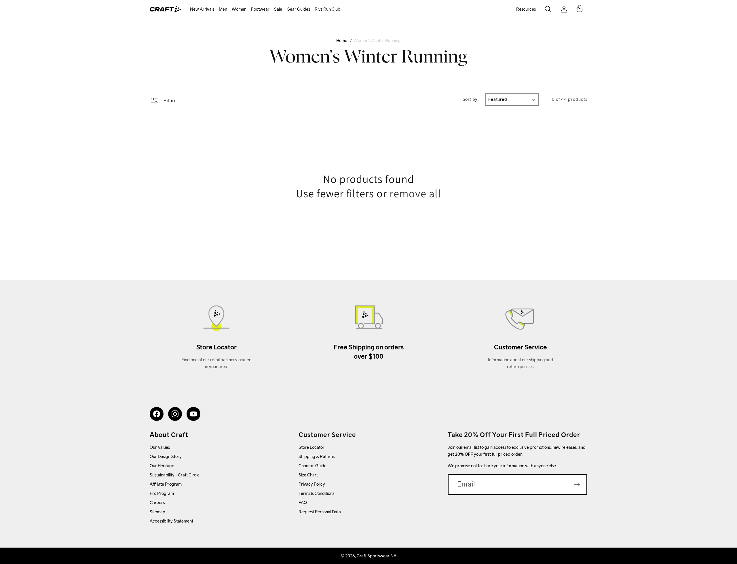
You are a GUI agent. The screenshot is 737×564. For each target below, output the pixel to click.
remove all (415, 193)
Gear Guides (298, 9)
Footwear (260, 9)
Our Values (160, 447)
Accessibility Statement (171, 521)
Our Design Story (166, 456)
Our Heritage (162, 465)
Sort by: (471, 99)
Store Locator (311, 447)
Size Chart (308, 475)
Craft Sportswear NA (376, 556)
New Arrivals (202, 9)
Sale (278, 9)
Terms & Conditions (316, 493)
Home (341, 40)
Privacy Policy (312, 484)
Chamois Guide (312, 465)
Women (239, 9)
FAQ (303, 502)
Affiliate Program (166, 484)
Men (223, 9)
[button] (202, 9)
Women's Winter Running (377, 40)
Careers (157, 502)
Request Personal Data (320, 511)
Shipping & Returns (317, 456)
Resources (526, 9)
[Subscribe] (577, 484)
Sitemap (157, 511)
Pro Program (162, 493)
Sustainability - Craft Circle (175, 475)
